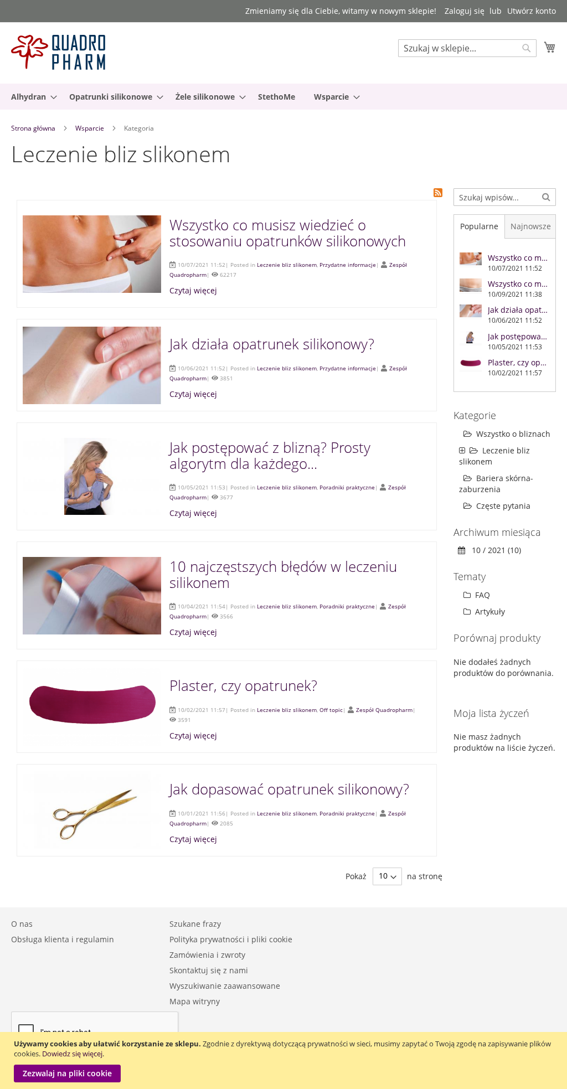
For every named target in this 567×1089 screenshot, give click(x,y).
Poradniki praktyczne (347, 487)
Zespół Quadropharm (384, 710)
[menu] (283, 97)
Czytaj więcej (193, 290)
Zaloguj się (464, 11)
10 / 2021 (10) (493, 550)
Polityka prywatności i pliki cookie (230, 939)
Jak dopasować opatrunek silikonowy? (289, 789)
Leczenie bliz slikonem (287, 265)
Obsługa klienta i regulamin (62, 939)
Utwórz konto (531, 11)
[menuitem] (30, 97)
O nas (22, 923)
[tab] (479, 226)
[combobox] (467, 48)
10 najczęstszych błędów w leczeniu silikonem (283, 574)
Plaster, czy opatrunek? (243, 685)
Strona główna (34, 128)
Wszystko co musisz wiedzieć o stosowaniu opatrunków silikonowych (287, 233)
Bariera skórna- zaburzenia (496, 483)
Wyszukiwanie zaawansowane (224, 985)
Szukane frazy (195, 923)
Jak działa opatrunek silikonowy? (271, 344)
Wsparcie (90, 128)
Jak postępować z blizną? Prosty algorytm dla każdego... (269, 455)
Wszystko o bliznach (513, 434)
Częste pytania (503, 505)
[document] (285, 1060)
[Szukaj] (546, 196)
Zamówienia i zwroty (207, 954)
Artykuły (489, 611)
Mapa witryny (194, 1001)
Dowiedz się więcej (72, 1054)
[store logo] (58, 52)
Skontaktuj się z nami (208, 970)
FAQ (481, 595)
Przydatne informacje (347, 265)
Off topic (331, 710)
